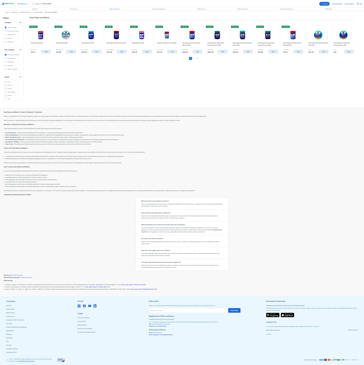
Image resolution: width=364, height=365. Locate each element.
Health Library (10, 316)
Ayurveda (9, 323)
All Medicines (10, 331)
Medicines (35, 9)
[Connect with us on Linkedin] (94, 305)
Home (7, 12)
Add (46, 52)
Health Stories (10, 313)
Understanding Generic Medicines (16, 327)
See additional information (26, 361)
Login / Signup (349, 4)
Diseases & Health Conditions (15, 320)
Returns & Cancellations (85, 328)
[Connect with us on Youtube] (89, 305)
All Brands (9, 334)
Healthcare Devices (242, 9)
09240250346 (161, 326)
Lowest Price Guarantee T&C (87, 332)
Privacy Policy (82, 321)
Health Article (10, 309)
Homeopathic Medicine (286, 9)
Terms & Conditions (84, 318)
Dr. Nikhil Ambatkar (17, 275)
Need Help (9, 338)
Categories (14, 12)
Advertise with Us (11, 352)
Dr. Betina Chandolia (26, 277)
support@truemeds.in (273, 330)
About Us (9, 305)
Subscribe (234, 310)
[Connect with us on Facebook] (84, 305)
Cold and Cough (37, 12)
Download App (337, 4)
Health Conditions (114, 9)
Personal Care (73, 9)
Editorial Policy (82, 325)
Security (8, 345)
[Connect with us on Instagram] (79, 305)
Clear (20, 22)
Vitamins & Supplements (158, 9)
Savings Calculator (12, 348)
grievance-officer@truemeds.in (163, 334)
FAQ (7, 341)
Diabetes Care (201, 9)
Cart (360, 4)
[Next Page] (196, 58)
